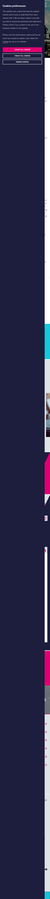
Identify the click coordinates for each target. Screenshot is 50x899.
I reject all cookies (22, 56)
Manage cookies (22, 62)
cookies (5, 41)
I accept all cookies (22, 50)
